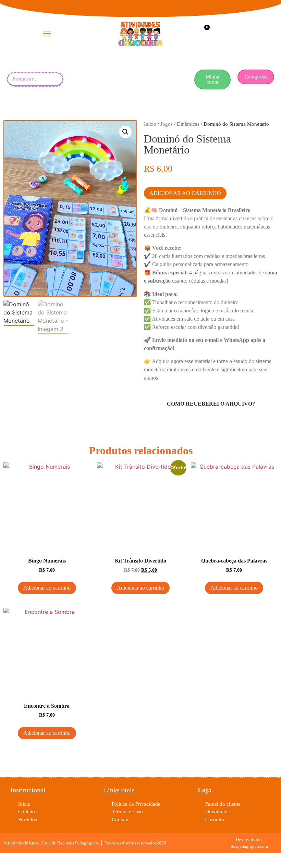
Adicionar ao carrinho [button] (47, 588)
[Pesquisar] (54, 79)
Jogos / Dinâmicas (179, 124)
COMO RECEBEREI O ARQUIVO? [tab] (211, 404)
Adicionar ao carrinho (185, 193)
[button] (46, 34)
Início (150, 124)
